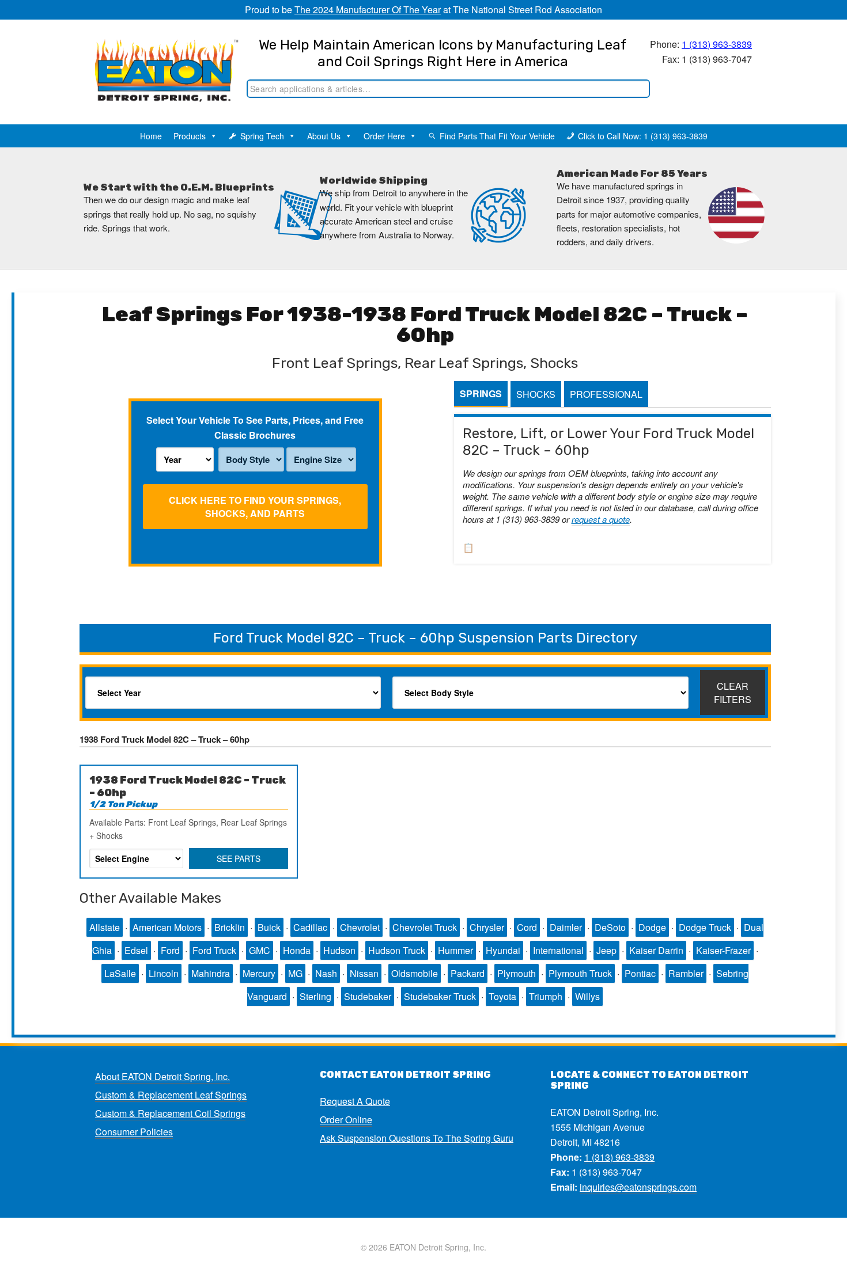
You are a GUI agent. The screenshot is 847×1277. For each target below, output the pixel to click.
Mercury (259, 973)
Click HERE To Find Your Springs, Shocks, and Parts (255, 506)
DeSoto (610, 927)
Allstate (104, 927)
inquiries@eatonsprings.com (638, 1187)
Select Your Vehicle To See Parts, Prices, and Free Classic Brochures (255, 427)
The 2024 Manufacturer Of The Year (367, 9)
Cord (527, 927)
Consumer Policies (134, 1131)
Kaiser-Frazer (723, 950)
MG (295, 973)
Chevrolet (360, 927)
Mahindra (210, 973)
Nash (326, 973)
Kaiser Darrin (656, 950)
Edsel (136, 950)
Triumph (545, 996)
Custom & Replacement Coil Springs (170, 1113)
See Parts (238, 858)
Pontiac (640, 973)
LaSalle (120, 973)
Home (151, 136)
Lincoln (164, 973)
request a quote (601, 519)
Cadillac (310, 927)
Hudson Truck (396, 950)
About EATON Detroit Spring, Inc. (162, 1076)
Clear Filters (732, 692)
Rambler (686, 973)
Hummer (455, 950)
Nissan (364, 973)
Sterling (315, 996)
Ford (170, 950)
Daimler (566, 927)
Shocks (535, 394)
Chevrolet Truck (424, 927)
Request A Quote (355, 1101)
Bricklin (229, 927)
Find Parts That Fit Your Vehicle (497, 136)
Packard (468, 973)
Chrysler (487, 927)
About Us (324, 136)
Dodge (652, 927)
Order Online (346, 1119)
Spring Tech (262, 136)
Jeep (606, 950)
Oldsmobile (414, 973)
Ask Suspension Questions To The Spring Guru (416, 1138)
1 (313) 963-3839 (717, 44)
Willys (587, 996)
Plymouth (516, 973)
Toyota (502, 996)
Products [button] (189, 136)
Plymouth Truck (580, 973)
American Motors (167, 927)
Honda (297, 950)
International (558, 950)
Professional (606, 394)
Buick (269, 927)
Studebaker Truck (440, 996)
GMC (259, 950)
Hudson (339, 950)
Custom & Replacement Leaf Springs (171, 1094)
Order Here (384, 136)
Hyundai (503, 950)
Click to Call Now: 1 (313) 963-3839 (643, 136)
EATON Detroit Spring (154, 58)
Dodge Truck (705, 927)
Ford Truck (214, 950)
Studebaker (367, 996)
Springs (481, 393)
